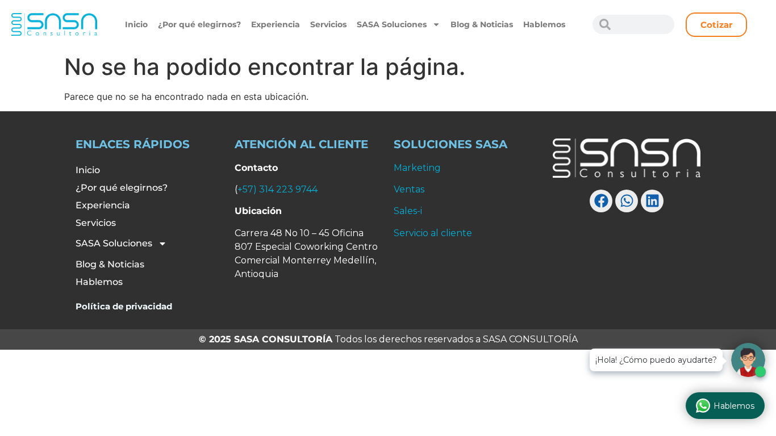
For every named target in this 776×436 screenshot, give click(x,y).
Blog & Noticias (481, 24)
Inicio (136, 24)
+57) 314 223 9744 (277, 189)
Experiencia (275, 24)
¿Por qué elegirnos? (199, 24)
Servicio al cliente (433, 233)
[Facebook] (601, 201)
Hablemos (544, 24)
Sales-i (408, 211)
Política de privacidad (124, 306)
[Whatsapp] (626, 201)
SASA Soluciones (392, 24)
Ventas (409, 189)
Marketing (417, 167)
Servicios (328, 24)
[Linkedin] (652, 201)
